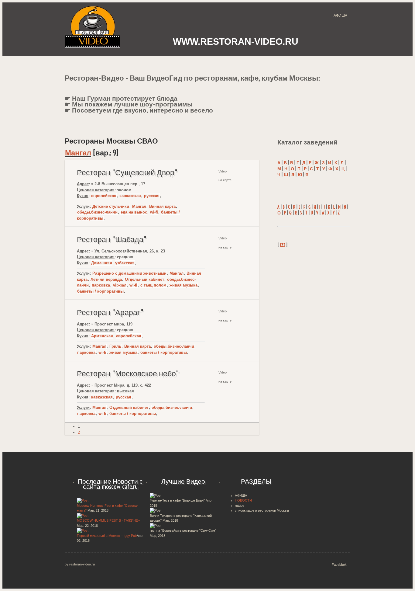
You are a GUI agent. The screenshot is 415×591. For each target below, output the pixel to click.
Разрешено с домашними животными (129, 273)
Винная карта (162, 206)
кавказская (130, 195)
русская (151, 195)
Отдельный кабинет (144, 279)
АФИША (340, 15)
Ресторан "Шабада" (111, 239)
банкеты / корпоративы (100, 291)
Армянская (102, 336)
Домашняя (101, 263)
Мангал (78, 152)
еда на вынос (134, 212)
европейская (103, 195)
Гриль (115, 346)
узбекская (125, 263)
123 (282, 245)
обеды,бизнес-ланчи (97, 212)
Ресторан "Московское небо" (128, 373)
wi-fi (154, 212)
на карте (225, 180)
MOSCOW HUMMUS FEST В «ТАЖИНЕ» (108, 520)
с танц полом (153, 285)
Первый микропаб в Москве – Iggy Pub (107, 535)
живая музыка (183, 285)
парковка (101, 285)
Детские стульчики (110, 206)
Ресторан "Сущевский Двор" (127, 172)
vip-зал (119, 285)
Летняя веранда (106, 279)
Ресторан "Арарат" (110, 312)
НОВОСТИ (243, 500)
